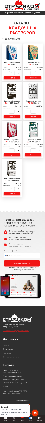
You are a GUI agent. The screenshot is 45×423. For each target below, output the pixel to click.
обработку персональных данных (22, 270)
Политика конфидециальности (16, 331)
